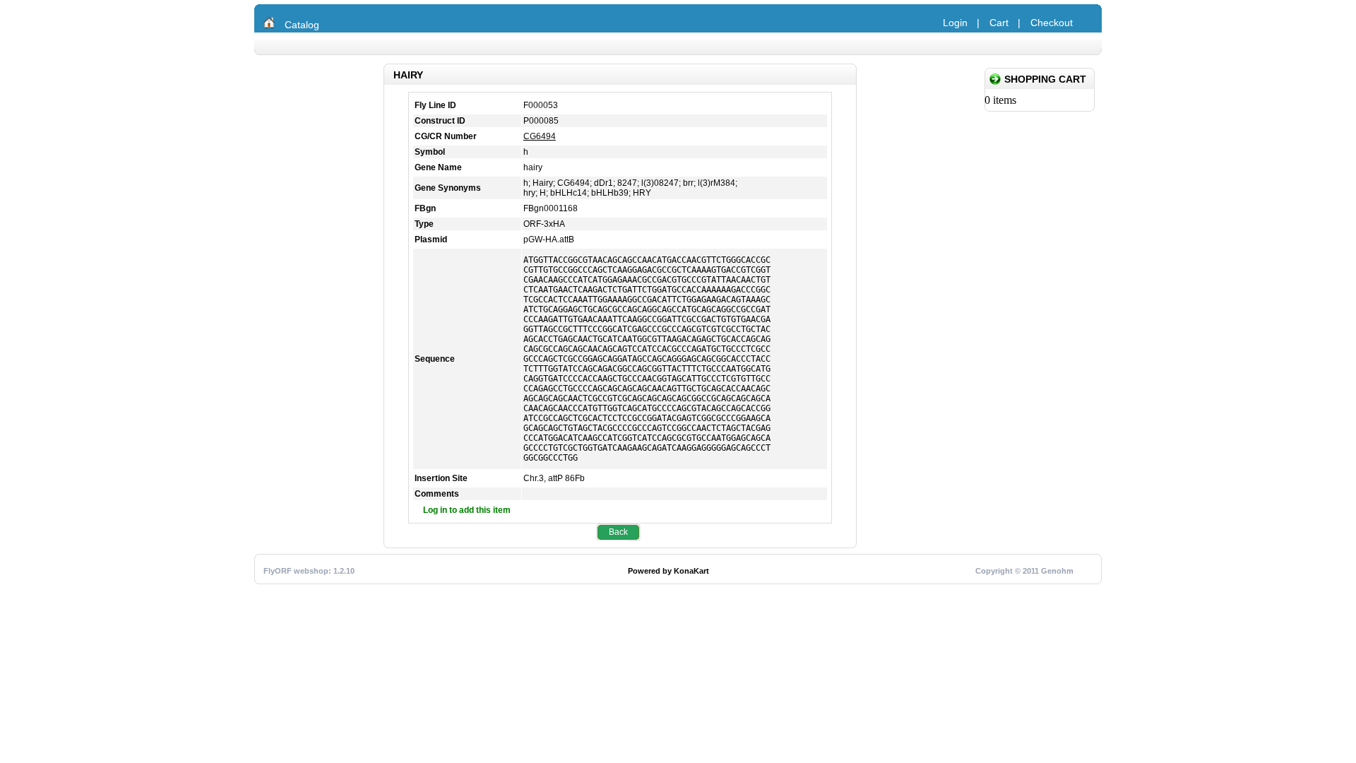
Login (955, 22)
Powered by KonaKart (668, 571)
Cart (999, 22)
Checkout (1051, 22)
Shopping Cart (1045, 79)
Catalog (302, 24)
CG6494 (539, 136)
